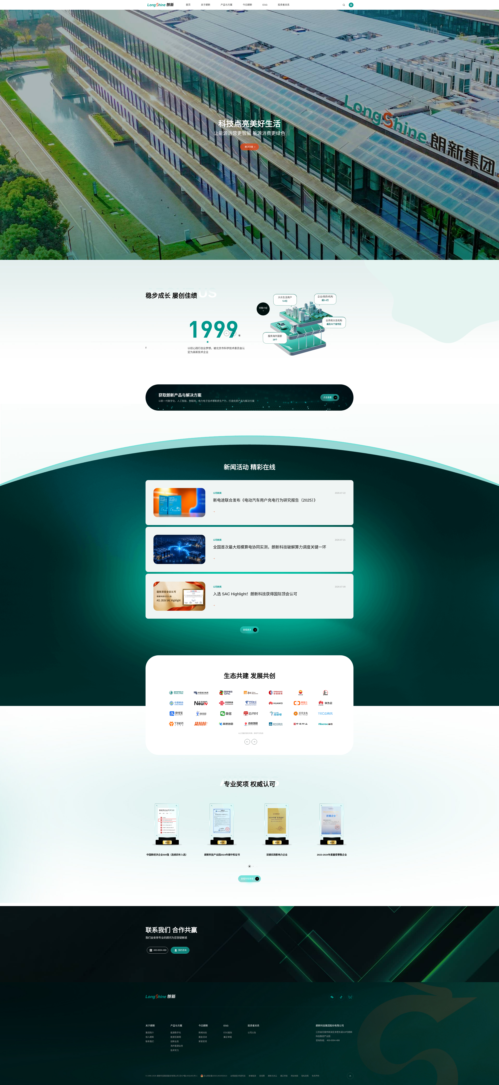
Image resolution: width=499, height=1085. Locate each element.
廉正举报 (228, 1037)
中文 (351, 13)
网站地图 (294, 1076)
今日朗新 (247, 5)
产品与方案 (226, 5)
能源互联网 (175, 1037)
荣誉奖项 (203, 1041)
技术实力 (174, 1050)
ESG (264, 5)
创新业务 (174, 1041)
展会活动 (203, 1037)
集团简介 (150, 1032)
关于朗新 (205, 5)
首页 (188, 5)
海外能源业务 (176, 1046)
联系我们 (150, 1041)
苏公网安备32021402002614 (215, 1076)
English (351, 17)
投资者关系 (284, 5)
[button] (226, 333)
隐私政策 (305, 1076)
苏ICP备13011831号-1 (188, 1076)
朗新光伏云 (272, 1076)
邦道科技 (241, 1076)
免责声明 (315, 1076)
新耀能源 (252, 1076)
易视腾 (262, 1076)
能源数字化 (175, 1032)
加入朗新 (150, 1037)
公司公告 (252, 1032)
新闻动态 (203, 1032)
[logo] (160, 5)
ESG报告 (228, 1032)
